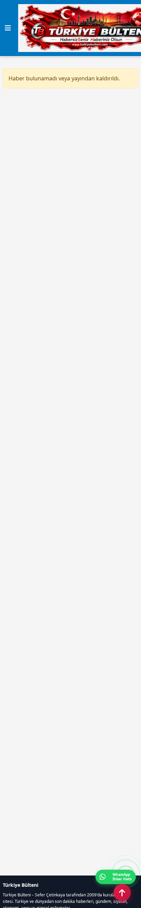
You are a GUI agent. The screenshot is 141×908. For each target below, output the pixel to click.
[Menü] (8, 28)
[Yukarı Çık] (122, 892)
